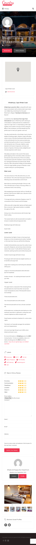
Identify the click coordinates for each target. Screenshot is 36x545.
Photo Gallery (7, 396)
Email (6, 426)
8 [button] (24, 505)
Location (6, 387)
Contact (14, 476)
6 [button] (20, 505)
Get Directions (11, 91)
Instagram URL (9, 524)
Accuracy (7, 381)
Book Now (7, 50)
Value (5, 392)
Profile (22, 476)
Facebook (3, 541)
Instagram (5, 541)
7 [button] (22, 505)
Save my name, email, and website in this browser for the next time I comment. (18, 444)
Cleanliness (7, 385)
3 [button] (15, 505)
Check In (6, 390)
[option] (18, 494)
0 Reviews (16, 42)
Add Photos (7, 45)
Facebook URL (5, 524)
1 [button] (12, 505)
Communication (8, 383)
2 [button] (14, 505)
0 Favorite (26, 42)
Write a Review (20, 50)
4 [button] (17, 505)
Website (6, 434)
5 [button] (19, 505)
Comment (7, 400)
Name (6, 419)
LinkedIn (8, 541)
